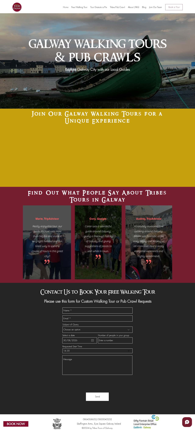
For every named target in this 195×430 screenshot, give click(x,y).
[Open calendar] (92, 340)
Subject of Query (70, 324)
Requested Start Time (72, 346)
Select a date (68, 335)
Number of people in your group (113, 335)
